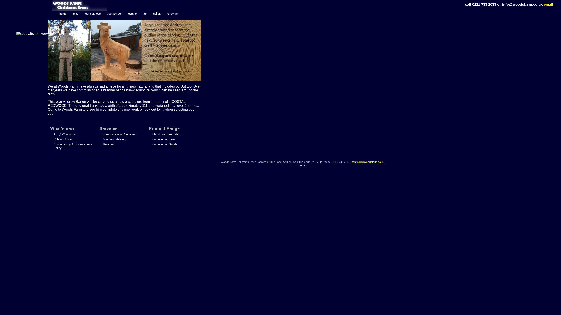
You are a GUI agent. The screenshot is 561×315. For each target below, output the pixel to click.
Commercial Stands (164, 144)
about (75, 13)
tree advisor (114, 13)
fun (145, 13)
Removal (108, 144)
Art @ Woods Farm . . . (68, 134)
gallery (157, 13)
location (132, 13)
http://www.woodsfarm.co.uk (368, 162)
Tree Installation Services (119, 134)
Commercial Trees (164, 139)
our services (93, 13)
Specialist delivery (114, 139)
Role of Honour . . (65, 139)
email (548, 4)
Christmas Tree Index (166, 134)
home (62, 13)
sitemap (172, 13)
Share (303, 165)
